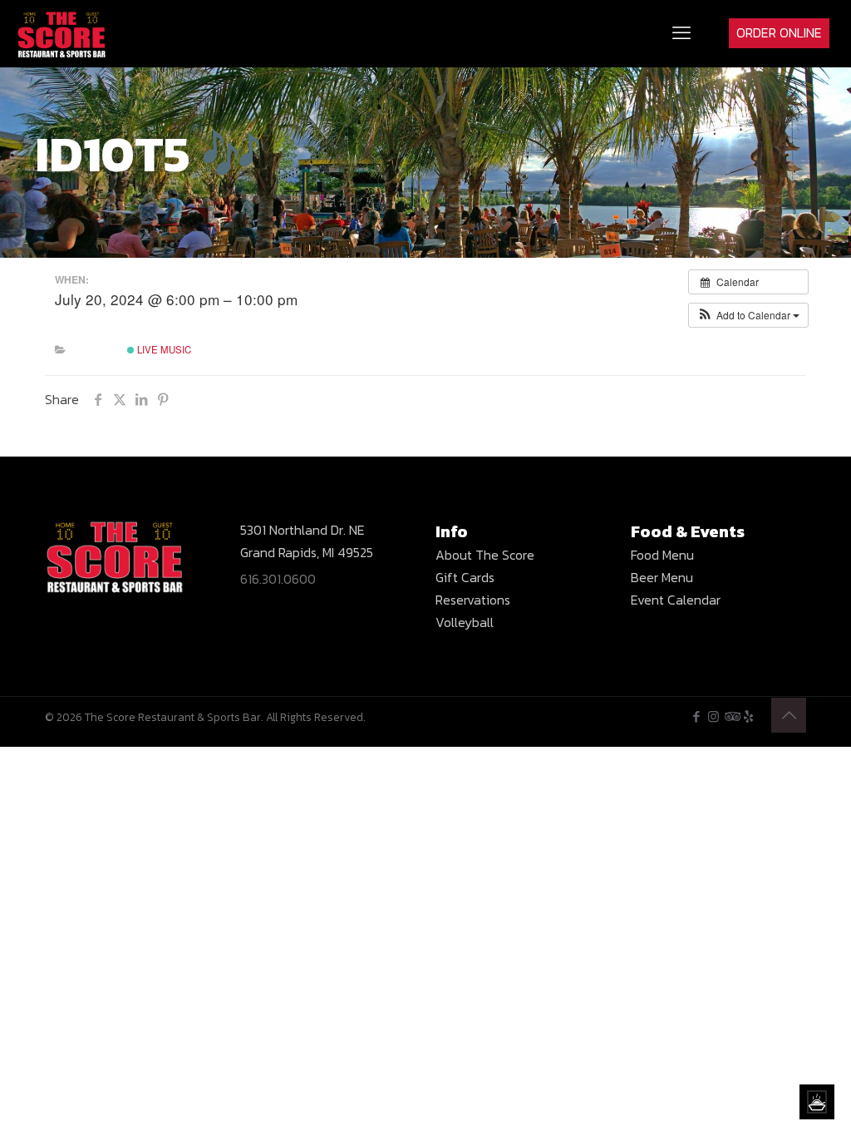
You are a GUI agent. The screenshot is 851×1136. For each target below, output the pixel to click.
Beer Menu (662, 577)
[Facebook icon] (696, 716)
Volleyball (464, 622)
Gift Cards (464, 577)
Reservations (472, 600)
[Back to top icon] (788, 715)
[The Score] (62, 33)
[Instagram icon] (713, 716)
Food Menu (662, 555)
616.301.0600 (278, 579)
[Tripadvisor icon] (731, 716)
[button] (748, 315)
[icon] (748, 716)
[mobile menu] (681, 33)
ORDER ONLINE (779, 32)
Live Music (163, 349)
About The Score (484, 555)
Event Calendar (676, 600)
